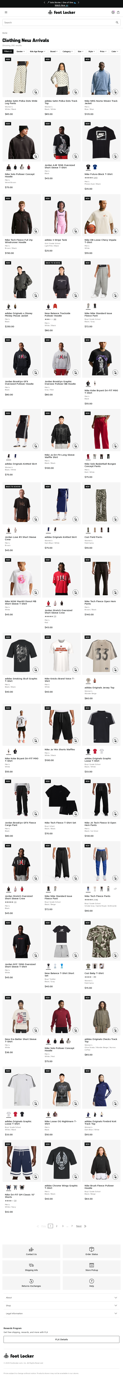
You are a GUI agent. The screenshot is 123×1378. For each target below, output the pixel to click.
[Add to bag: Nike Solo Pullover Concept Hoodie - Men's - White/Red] (75, 1030)
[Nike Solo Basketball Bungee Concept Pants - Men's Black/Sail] (108, 457)
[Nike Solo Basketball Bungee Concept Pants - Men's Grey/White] (94, 457)
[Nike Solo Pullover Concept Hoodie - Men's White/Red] (28, 167)
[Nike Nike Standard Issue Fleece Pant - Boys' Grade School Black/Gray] (55, 889)
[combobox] (61, 22)
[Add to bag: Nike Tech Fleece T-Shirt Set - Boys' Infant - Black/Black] (75, 814)
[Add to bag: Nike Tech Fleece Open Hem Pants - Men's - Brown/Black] (115, 592)
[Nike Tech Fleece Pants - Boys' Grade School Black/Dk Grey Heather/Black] (108, 889)
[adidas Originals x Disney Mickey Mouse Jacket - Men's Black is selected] (8, 306)
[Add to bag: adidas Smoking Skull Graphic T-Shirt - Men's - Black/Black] (35, 670)
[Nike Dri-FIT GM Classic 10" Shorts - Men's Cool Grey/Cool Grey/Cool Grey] (15, 1187)
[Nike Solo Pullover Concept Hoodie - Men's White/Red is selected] (48, 1041)
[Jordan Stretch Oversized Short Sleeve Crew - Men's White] (55, 603)
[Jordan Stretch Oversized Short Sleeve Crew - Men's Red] (22, 889)
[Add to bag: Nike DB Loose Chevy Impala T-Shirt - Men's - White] (115, 231)
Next (79, 1226)
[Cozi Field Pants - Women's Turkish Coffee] (101, 530)
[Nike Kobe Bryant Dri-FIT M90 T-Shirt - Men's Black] (15, 751)
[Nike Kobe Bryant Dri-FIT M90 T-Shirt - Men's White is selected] (8, 751)
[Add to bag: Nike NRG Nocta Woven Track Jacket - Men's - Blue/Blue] (115, 92)
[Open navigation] (6, 12)
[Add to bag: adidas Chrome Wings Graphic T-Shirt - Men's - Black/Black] (75, 1177)
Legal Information (14, 1313)
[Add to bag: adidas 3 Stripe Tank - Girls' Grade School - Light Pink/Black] (75, 231)
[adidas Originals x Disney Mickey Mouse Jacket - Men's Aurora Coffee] (15, 306)
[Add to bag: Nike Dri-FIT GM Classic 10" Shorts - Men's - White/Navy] (35, 1177)
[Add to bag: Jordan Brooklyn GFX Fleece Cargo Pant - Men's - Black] (35, 814)
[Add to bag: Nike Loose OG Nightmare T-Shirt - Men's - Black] (75, 1103)
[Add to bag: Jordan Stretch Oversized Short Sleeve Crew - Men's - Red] (75, 592)
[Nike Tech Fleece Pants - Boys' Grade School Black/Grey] (94, 889)
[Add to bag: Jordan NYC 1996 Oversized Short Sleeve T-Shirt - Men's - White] (35, 955)
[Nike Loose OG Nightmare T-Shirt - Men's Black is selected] (48, 1114)
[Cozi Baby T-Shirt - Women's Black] (94, 966)
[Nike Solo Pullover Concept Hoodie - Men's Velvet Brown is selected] (8, 167)
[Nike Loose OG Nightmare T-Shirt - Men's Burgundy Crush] (55, 1114)
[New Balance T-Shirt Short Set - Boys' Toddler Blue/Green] (61, 966)
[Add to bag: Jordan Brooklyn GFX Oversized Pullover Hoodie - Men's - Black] (35, 372)
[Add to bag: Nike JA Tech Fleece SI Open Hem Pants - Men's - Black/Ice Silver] (115, 814)
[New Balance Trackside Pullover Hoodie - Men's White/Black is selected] (48, 306)
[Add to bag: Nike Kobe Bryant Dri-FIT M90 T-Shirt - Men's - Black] (115, 372)
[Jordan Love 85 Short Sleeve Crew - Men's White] (15, 530)
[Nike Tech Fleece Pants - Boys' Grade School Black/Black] (101, 889)
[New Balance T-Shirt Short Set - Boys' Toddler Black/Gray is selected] (48, 966)
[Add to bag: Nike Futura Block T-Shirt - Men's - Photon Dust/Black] (115, 156)
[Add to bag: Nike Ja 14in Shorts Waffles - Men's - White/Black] (75, 740)
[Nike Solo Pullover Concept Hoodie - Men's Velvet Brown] (61, 1041)
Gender (20, 51)
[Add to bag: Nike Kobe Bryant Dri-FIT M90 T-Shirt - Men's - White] (35, 740)
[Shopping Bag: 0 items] (118, 12)
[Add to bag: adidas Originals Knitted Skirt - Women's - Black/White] (35, 446)
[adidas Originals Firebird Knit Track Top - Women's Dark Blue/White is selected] (88, 1114)
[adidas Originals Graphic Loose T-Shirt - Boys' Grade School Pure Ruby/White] (94, 751)
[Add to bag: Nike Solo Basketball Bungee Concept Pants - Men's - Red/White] (115, 446)
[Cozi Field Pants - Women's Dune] (94, 530)
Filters (7, 51)
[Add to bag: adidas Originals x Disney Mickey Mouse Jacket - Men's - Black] (35, 295)
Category (67, 51)
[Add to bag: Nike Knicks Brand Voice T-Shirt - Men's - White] (75, 670)
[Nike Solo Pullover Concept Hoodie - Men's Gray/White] (22, 167)
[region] (62, 3)
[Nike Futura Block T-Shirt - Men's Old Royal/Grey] (94, 167)
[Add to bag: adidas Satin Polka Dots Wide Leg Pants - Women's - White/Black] (35, 92)
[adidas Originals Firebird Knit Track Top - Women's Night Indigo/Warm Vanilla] (101, 1114)
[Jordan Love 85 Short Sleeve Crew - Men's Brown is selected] (8, 530)
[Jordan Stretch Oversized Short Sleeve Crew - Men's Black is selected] (8, 889)
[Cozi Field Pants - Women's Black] (108, 530)
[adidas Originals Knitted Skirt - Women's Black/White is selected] (8, 457)
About (9, 1297)
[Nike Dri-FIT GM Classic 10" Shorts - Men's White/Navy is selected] (8, 1187)
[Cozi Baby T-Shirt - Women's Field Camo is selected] (88, 966)
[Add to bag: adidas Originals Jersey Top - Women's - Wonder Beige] (115, 670)
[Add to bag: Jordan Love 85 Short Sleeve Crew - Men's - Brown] (35, 519)
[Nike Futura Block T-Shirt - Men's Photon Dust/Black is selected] (88, 167)
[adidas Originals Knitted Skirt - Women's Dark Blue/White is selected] (48, 530)
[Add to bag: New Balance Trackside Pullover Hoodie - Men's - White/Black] (75, 295)
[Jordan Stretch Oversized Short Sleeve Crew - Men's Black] (61, 603)
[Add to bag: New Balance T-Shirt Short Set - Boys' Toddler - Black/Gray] (75, 955)
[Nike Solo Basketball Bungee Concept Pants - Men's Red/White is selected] (88, 457)
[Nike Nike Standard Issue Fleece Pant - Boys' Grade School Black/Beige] (94, 306)
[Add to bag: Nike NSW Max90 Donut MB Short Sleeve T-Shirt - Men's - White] (35, 592)
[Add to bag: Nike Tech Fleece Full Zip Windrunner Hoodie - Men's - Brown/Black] (35, 231)
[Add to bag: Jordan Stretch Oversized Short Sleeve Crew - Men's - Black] (35, 878)
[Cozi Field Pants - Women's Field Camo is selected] (88, 530)
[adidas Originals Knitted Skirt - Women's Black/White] (55, 530)
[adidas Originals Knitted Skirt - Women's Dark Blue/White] (15, 457)
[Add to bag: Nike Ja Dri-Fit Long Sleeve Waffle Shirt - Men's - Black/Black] (75, 446)
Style (90, 51)
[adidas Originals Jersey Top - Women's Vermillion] (94, 680)
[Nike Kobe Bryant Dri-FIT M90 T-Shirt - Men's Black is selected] (88, 383)
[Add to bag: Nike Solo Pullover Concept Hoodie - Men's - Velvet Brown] (35, 156)
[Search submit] (117, 22)
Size (79, 51)
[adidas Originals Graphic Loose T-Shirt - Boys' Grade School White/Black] (101, 751)
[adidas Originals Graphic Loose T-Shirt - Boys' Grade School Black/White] (22, 1114)
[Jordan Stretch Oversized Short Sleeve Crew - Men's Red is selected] (48, 603)
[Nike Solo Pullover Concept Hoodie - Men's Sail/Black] (15, 167)
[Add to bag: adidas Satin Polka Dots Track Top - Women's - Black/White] (75, 92)
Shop (8, 1305)
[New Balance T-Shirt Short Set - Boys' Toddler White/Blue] (55, 966)
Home (4, 33)
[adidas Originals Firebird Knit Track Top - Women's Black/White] (94, 1114)
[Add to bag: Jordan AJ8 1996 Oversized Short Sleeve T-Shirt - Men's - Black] (75, 156)
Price (102, 51)
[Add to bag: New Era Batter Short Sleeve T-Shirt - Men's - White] (35, 1030)
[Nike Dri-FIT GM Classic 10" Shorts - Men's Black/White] (22, 1187)
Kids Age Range (36, 51)
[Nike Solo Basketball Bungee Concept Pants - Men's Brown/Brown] (101, 457)
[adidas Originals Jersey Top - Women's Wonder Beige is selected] (88, 680)
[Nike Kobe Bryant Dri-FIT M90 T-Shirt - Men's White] (94, 383)
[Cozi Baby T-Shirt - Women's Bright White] (101, 966)
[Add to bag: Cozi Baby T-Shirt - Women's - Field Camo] (115, 955)
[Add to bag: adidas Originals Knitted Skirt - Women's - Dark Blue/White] (75, 519)
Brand (53, 51)
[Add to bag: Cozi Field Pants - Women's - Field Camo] (115, 519)
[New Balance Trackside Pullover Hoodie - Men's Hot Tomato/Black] (55, 306)
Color (114, 51)
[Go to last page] (85, 1226)
